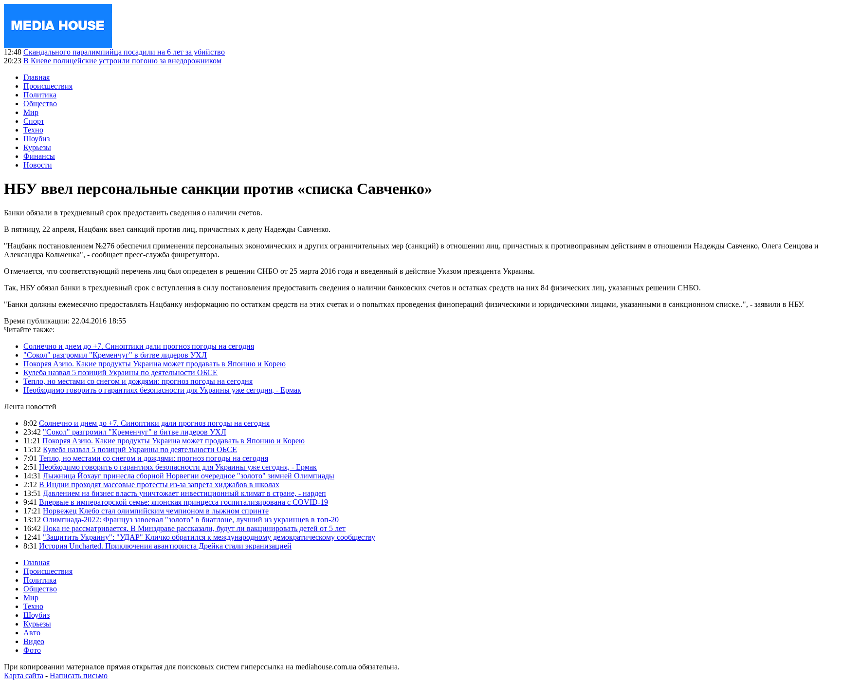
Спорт (33, 121)
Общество (40, 103)
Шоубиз (36, 138)
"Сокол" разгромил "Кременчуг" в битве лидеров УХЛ (115, 355)
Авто (31, 632)
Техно (33, 130)
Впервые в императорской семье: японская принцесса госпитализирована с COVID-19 (183, 502)
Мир (30, 112)
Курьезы (37, 147)
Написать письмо (79, 675)
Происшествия (48, 86)
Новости (37, 165)
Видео (33, 641)
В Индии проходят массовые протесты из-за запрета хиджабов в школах (159, 484)
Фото (32, 650)
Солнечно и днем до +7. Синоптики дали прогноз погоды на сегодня (138, 346)
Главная (36, 77)
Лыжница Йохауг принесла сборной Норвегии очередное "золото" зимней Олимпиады (188, 476)
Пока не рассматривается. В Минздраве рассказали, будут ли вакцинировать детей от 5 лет (194, 528)
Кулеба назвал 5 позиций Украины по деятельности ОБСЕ (120, 372)
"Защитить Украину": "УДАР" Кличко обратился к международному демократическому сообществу (209, 537)
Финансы (39, 156)
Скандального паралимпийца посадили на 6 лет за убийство (124, 52)
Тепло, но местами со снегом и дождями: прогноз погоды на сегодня (138, 381)
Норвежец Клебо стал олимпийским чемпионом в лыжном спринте (156, 511)
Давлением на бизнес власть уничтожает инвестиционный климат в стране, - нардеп (184, 493)
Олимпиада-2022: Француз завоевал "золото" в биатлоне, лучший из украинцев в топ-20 (191, 519)
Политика (39, 95)
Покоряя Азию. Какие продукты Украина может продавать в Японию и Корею (154, 364)
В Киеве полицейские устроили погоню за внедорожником (122, 61)
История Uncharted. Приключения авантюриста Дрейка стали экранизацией (165, 546)
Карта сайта (23, 675)
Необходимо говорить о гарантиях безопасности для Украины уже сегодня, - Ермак (162, 390)
